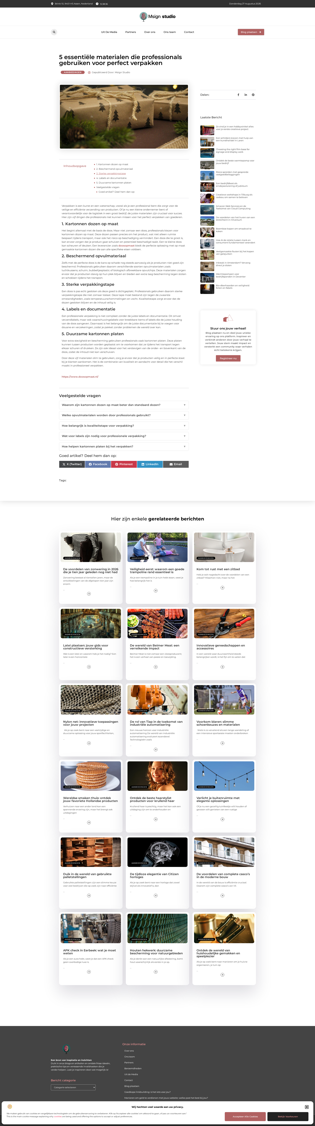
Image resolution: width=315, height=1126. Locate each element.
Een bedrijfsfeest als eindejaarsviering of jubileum (232, 184)
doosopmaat (126, 245)
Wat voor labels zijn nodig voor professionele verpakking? (124, 436)
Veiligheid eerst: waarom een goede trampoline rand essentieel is (157, 570)
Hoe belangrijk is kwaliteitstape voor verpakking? (124, 425)
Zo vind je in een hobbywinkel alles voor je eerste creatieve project (234, 127)
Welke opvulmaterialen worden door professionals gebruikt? (124, 415)
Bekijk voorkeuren (288, 1116)
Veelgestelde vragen (107, 187)
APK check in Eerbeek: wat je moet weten (89, 952)
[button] (306, 1107)
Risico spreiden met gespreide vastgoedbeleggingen (232, 173)
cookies (58, 1116)
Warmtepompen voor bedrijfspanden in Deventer (231, 275)
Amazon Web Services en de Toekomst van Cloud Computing (233, 207)
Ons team (170, 32)
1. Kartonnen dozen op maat (112, 164)
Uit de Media (131, 1074)
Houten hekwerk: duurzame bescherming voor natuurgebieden (156, 952)
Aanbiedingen (72, 72)
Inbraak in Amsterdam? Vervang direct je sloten (233, 264)
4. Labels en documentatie (111, 178)
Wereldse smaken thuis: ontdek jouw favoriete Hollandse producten (90, 799)
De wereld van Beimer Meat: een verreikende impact (154, 647)
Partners (130, 32)
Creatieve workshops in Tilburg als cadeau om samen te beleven (234, 196)
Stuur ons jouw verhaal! (228, 328)
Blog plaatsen (131, 1086)
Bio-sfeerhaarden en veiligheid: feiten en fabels (233, 286)
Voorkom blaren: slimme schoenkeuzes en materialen (218, 723)
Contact (189, 32)
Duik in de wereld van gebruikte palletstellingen (87, 875)
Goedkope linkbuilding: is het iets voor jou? (147, 1092)
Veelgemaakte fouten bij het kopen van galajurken (235, 252)
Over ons (149, 32)
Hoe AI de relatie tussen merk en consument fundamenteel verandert (235, 241)
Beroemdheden (133, 1068)
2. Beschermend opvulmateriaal (114, 168)
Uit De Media (109, 32)
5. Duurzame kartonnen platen (113, 182)
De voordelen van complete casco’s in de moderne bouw (223, 875)
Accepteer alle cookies (245, 1116)
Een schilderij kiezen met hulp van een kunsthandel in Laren (234, 139)
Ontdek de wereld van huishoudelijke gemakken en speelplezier (218, 953)
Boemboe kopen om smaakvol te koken (234, 230)
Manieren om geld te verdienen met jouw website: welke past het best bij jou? (166, 1098)
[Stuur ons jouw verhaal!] (228, 318)
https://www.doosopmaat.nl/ (80, 376)
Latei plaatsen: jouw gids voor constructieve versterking (85, 647)
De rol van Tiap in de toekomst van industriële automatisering (156, 723)
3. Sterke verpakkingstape (111, 173)
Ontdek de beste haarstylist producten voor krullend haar (152, 799)
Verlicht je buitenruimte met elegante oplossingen (218, 799)
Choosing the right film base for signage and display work (233, 150)
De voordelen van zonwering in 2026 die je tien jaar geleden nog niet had (90, 570)
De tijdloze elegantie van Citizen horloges (154, 875)
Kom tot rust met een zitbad (218, 569)
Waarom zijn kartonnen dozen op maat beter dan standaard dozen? (124, 405)
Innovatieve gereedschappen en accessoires (221, 647)
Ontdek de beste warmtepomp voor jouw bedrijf (235, 161)
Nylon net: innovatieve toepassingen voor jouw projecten (90, 723)
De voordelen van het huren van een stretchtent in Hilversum (235, 218)
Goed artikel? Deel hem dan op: (117, 191)
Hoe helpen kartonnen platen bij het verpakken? (124, 446)
